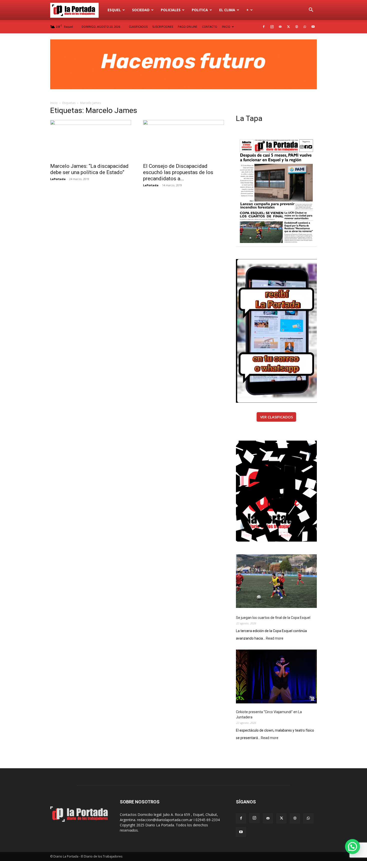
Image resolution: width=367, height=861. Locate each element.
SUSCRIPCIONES (162, 26)
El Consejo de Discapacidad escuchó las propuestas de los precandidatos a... (178, 172)
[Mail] (280, 26)
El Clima (227, 9)
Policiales (171, 9)
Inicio (54, 103)
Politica (200, 9)
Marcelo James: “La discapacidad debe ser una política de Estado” (89, 169)
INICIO (226, 26)
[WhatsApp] (305, 26)
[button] (311, 10)
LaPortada (58, 179)
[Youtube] (313, 26)
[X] (288, 26)
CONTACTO (209, 26)
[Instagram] (272, 26)
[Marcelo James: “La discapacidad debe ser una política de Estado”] (90, 140)
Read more (274, 638)
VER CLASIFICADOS (276, 416)
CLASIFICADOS (138, 26)
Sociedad (141, 9)
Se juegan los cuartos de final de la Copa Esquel (273, 618)
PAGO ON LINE (187, 26)
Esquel (114, 9)
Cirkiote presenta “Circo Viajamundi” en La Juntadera (269, 714)
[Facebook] (263, 26)
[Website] (296, 26)
